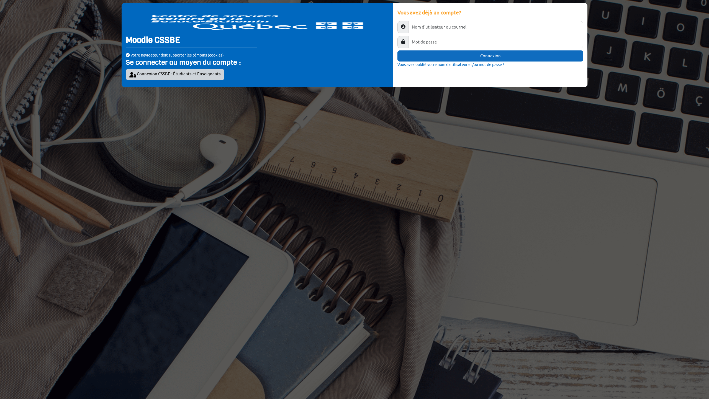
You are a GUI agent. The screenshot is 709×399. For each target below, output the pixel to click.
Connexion (490, 55)
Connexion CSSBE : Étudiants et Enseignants (178, 73)
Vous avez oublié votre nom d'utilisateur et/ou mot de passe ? (450, 64)
